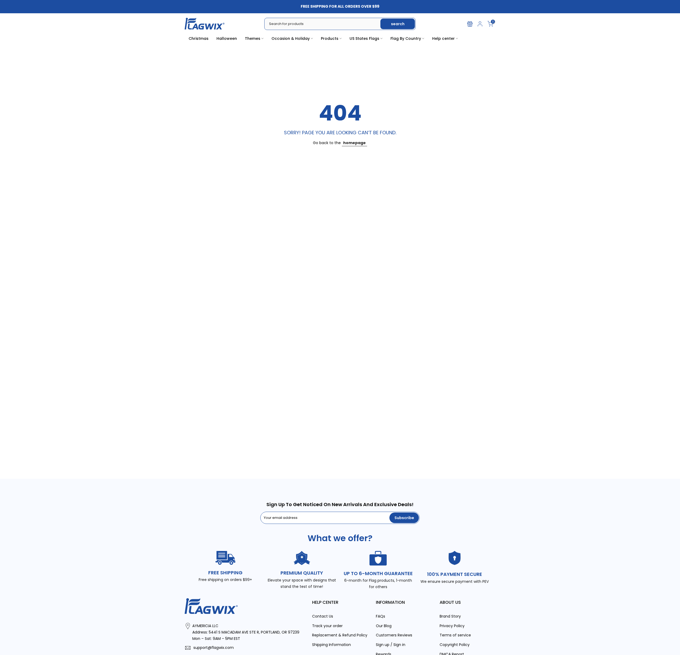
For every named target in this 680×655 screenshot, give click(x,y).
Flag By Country (405, 38)
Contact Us (322, 616)
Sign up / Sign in (390, 644)
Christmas (199, 38)
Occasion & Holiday (290, 38)
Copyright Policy (455, 644)
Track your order (327, 625)
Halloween (226, 38)
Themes (252, 38)
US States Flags (364, 38)
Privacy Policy (452, 625)
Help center (443, 38)
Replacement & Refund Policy (339, 635)
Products (329, 38)
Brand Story (450, 616)
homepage (354, 142)
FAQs (380, 616)
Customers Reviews (394, 635)
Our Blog (384, 625)
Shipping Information (331, 644)
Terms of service (455, 635)
